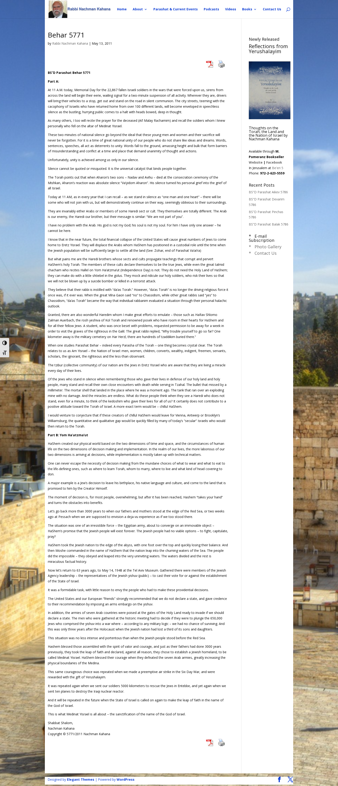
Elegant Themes (80, 779)
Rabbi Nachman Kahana (70, 43)
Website (256, 162)
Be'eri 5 (277, 168)
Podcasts (211, 9)
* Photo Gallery (265, 246)
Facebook (274, 162)
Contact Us (272, 9)
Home (122, 9)
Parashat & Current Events (175, 9)
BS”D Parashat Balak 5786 (268, 224)
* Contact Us (263, 253)
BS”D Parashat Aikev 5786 (268, 192)
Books (247, 9)
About (138, 9)
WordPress (126, 779)
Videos (230, 9)
